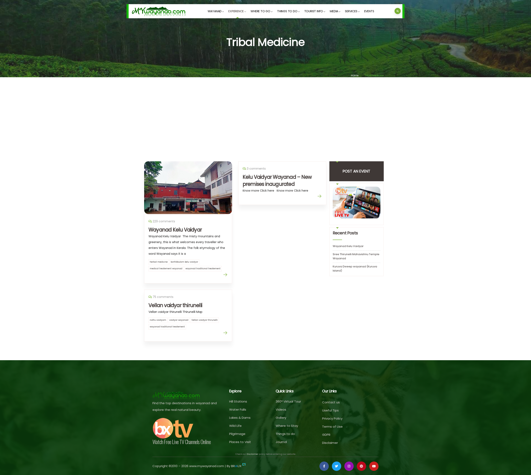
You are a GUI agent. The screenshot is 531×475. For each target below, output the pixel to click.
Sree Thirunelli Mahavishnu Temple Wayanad (356, 256)
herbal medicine (159, 261)
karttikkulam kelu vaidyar (184, 261)
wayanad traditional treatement (202, 268)
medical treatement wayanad (166, 268)
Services (351, 11)
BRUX (236, 466)
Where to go (260, 11)
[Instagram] (349, 466)
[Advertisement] (265, 113)
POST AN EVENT (356, 171)
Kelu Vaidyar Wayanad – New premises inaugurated (277, 180)
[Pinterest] (361, 466)
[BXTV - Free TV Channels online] (173, 428)
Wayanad (215, 11)
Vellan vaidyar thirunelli (175, 305)
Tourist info (313, 11)
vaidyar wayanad (178, 320)
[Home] (159, 11)
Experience (236, 11)
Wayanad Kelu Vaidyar (175, 229)
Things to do (287, 11)
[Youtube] (374, 466)
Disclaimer (252, 454)
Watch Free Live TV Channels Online (181, 442)
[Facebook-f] (324, 466)
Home (354, 75)
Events (369, 11)
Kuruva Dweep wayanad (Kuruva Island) (355, 268)
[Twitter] (336, 466)
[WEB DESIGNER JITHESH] (244, 466)
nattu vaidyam (158, 320)
